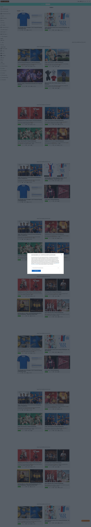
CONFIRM (36, 270)
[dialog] (45, 263)
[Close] (62, 255)
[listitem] (45, 267)
